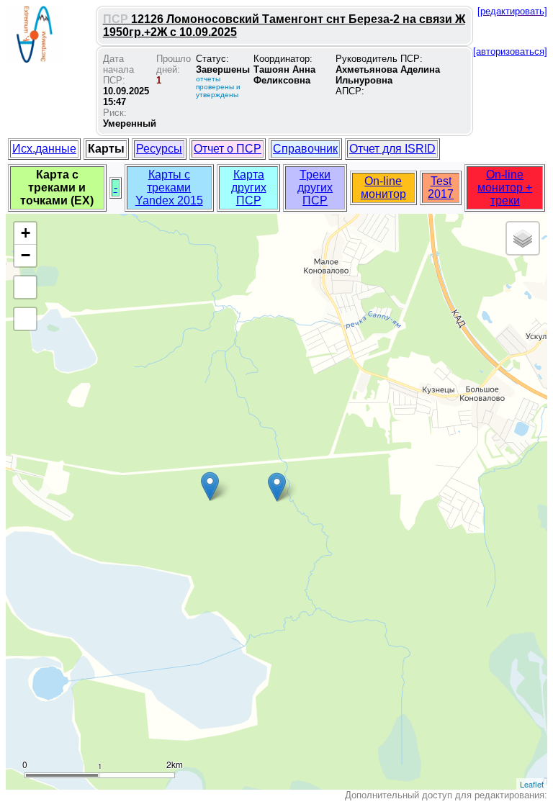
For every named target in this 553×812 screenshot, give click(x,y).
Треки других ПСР (315, 187)
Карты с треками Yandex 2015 (169, 187)
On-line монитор (383, 187)
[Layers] (523, 238)
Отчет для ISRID (392, 149)
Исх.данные (44, 149)
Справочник (305, 149)
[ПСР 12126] (277, 487)
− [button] (25, 255)
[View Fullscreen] (25, 287)
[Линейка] (25, 319)
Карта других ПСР (248, 187)
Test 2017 (441, 187)
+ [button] (25, 233)
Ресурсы (159, 149)
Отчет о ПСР (227, 149)
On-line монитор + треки (504, 187)
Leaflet (532, 784)
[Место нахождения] (210, 486)
